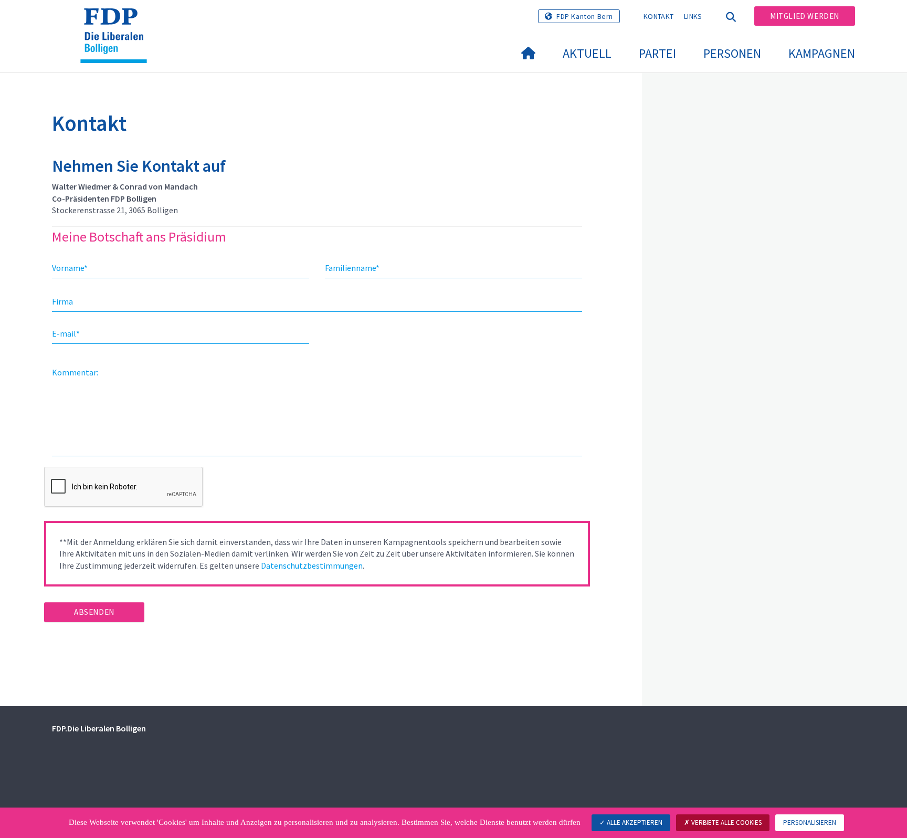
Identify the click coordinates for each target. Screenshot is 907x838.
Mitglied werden (804, 16)
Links (693, 16)
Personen (732, 53)
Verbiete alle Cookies (726, 822)
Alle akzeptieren (633, 822)
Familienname (352, 268)
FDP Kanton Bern (584, 16)
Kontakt (658, 16)
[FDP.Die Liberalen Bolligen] (117, 21)
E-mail (66, 333)
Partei (657, 53)
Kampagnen (821, 53)
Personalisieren (809, 822)
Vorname (70, 268)
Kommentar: (75, 372)
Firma (62, 301)
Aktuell (587, 53)
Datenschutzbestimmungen (312, 565)
